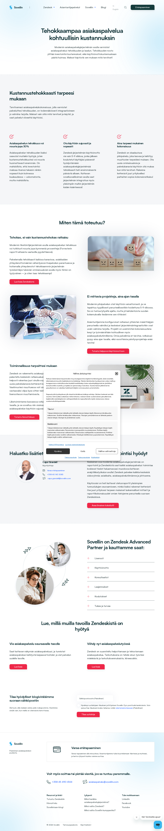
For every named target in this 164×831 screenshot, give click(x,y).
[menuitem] (49, 7)
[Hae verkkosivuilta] (125, 7)
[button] (116, 373)
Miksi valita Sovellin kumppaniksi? (100, 810)
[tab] (121, 558)
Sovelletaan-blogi (55, 807)
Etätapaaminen (142, 7)
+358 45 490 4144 (62, 781)
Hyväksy (58, 451)
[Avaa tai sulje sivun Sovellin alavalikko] (95, 7)
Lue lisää (18, 666)
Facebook (126, 803)
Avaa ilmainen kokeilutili (103, 505)
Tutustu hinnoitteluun (24, 417)
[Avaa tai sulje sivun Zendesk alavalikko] (54, 7)
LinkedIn (126, 799)
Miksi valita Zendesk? (94, 806)
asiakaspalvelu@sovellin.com (104, 781)
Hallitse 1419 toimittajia (56, 445)
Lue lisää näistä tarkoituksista (75, 445)
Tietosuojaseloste (71, 457)
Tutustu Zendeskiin (56, 799)
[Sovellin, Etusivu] (19, 7)
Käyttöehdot (95, 457)
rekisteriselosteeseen (124, 708)
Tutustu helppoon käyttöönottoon (108, 351)
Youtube (126, 807)
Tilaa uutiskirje (88, 714)
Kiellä (83, 451)
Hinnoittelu (52, 803)
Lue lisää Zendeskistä (24, 281)
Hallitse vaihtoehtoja (107, 451)
